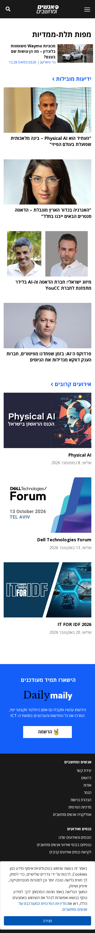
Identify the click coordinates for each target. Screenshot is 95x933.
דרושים (86, 777)
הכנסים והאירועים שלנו (75, 837)
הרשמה (45, 732)
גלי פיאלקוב (48, 62)
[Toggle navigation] (85, 9)
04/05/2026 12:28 (22, 62)
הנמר (87, 792)
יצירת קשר (83, 770)
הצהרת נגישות (81, 799)
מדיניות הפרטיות (79, 807)
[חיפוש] (8, 9)
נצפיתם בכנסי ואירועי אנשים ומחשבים (64, 844)
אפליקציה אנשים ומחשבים (72, 814)
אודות (87, 785)
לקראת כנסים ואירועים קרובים (70, 852)
